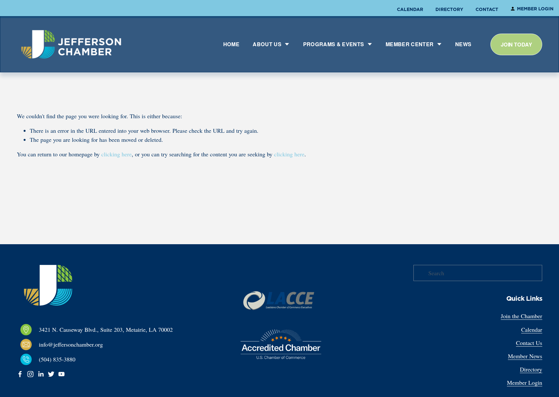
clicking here (116, 154)
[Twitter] (51, 374)
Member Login (535, 8)
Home (231, 44)
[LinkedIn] (41, 374)
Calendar (410, 9)
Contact (487, 9)
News (463, 44)
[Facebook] (20, 374)
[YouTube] (61, 374)
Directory (449, 9)
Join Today (516, 44)
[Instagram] (30, 374)
